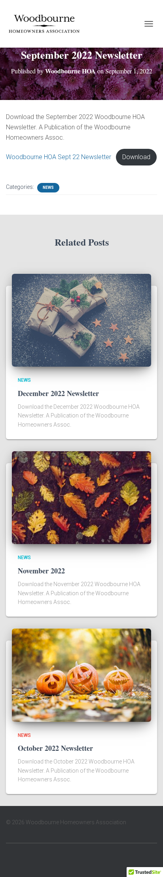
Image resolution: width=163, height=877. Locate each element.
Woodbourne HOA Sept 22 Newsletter (58, 157)
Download (136, 157)
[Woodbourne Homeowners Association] (47, 24)
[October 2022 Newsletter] (81, 674)
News (48, 187)
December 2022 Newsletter (58, 393)
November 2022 (41, 570)
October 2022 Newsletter (55, 748)
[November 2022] (81, 497)
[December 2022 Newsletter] (81, 320)
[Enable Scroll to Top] (147, 861)
